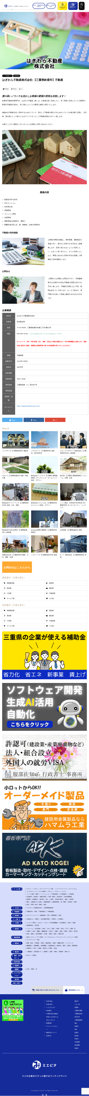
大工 (67, 928)
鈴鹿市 (76, 1026)
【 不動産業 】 (7, 76)
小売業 (9, 593)
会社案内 (48, 1010)
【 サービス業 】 (16, 889)
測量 (56, 931)
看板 (65, 931)
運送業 (9, 588)
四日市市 (77, 1017)
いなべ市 (77, 1004)
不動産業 (52, 593)
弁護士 (37, 919)
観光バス (67, 951)
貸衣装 (70, 902)
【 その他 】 (16, 908)
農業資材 (54, 915)
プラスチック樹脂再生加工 (34, 908)
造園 (50, 934)
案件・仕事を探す (51, 5)
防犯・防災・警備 (36, 904)
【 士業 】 (17, 919)
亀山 (76, 1023)
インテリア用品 (31, 923)
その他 (51, 598)
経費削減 (48, 1023)
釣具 (27, 904)
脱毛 (27, 902)
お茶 (27, 969)
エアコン (29, 889)
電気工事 (61, 934)
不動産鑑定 (51, 911)
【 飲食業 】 (16, 966)
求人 (47, 899)
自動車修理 (47, 902)
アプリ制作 (39, 937)
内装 (43, 928)
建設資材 (48, 943)
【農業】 (16, 969)
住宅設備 (37, 928)
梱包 (55, 951)
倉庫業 (46, 951)
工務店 (28, 931)
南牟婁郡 (77, 1045)
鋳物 (39, 948)
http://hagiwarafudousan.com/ (28, 406)
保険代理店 (43, 897)
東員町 (76, 1007)
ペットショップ (44, 894)
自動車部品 (29, 925)
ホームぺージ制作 (72, 937)
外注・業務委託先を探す (39, 5)
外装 (62, 928)
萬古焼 (37, 925)
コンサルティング (31, 891)
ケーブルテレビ (49, 937)
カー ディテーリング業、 (47, 889)
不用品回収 (54, 894)
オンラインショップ (32, 915)
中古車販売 (63, 894)
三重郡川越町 (78, 1010)
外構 (57, 928)
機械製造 (29, 945)
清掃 (51, 899)
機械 (38, 931)
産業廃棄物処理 (48, 908)
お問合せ (48, 1036)
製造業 (51, 583)
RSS (46, 1095)
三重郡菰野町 (78, 1020)
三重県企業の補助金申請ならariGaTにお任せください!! (52, 1017)
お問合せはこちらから (17, 567)
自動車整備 (55, 902)
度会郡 (76, 1036)
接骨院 (28, 899)
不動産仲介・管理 (31, 911)
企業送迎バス (38, 951)
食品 (45, 904)
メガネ (46, 923)
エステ (36, 889)
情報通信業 (10, 583)
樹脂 (54, 943)
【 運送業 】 (16, 952)
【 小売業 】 (16, 923)
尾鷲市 (76, 1048)
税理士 (54, 919)
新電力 (34, 955)
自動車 (61, 951)
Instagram (43, 1095)
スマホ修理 (42, 891)
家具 (69, 923)
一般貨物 (29, 951)
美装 (27, 934)
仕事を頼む (49, 1001)
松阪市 (76, 1032)
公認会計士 (29, 919)
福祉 (66, 899)
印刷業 (37, 943)
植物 (74, 923)
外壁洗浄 (59, 897)
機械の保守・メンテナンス (65, 943)
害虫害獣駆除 (68, 897)
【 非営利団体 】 (16, 962)
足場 (45, 934)
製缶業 (59, 945)
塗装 (53, 928)
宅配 (51, 951)
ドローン (57, 891)
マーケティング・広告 (33, 940)
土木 (48, 928)
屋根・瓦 (73, 928)
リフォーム (29, 928)
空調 (70, 931)
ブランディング (60, 937)
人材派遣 (71, 894)
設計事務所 (39, 934)
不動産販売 (16, 76)
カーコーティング (61, 889)
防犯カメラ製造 (47, 948)
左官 (33, 931)
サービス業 (10, 598)
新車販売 (35, 899)
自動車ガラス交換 (36, 902)
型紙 (42, 943)
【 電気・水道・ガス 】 (17, 957)
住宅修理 (29, 897)
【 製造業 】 (16, 943)
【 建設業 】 (16, 929)
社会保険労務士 (45, 919)
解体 (32, 934)
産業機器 (36, 945)
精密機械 (43, 945)
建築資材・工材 (44, 915)
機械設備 (44, 931)
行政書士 (60, 919)
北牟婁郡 (77, 1042)
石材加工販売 (59, 899)
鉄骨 (55, 934)
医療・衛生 (29, 943)
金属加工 (29, 948)
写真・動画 (51, 897)
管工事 (76, 931)
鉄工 (35, 948)
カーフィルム (73, 889)
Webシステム (30, 937)
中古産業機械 (53, 923)
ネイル (64, 891)
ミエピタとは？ (50, 1007)
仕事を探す (49, 1004)
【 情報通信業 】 (16, 937)
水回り (51, 931)
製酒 (69, 945)
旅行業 (42, 899)
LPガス (28, 955)
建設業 (51, 588)
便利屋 (36, 897)
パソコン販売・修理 (32, 894)
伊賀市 (76, 1039)
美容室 (71, 899)
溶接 (61, 931)
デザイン (50, 891)
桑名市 (76, 1001)
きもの (40, 923)
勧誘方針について (51, 1032)
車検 (75, 902)
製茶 (64, 945)
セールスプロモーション (17, 974)
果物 (32, 969)
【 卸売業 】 (16, 916)
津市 (76, 1029)
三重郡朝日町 (78, 1014)
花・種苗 (63, 902)
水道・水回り (17, 983)
